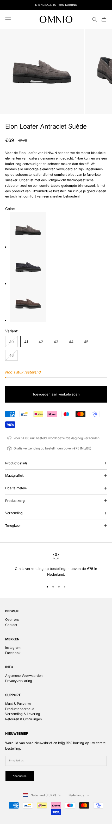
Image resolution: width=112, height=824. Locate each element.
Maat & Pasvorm (18, 704)
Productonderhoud (19, 709)
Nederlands (76, 795)
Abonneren (20, 775)
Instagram (13, 648)
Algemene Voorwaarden (23, 676)
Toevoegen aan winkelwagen (56, 394)
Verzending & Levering (22, 714)
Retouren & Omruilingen (23, 719)
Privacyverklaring (18, 681)
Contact (11, 625)
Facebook (13, 653)
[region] (56, 565)
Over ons (12, 620)
